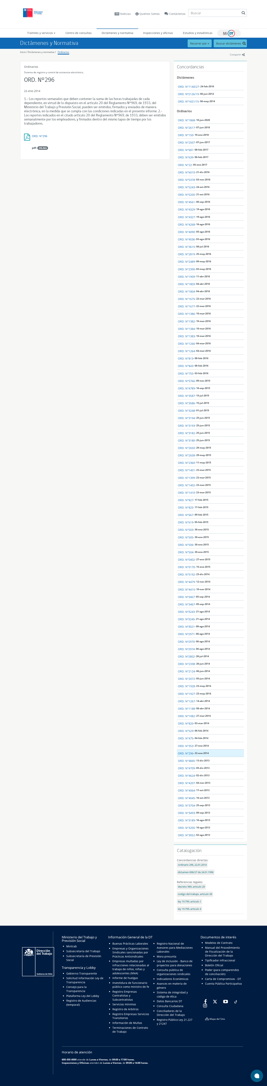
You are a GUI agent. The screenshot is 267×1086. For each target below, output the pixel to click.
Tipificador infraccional (220, 960)
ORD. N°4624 (186, 775)
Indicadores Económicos (172, 979)
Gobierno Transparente (81, 973)
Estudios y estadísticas (197, 33)
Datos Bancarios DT (169, 1001)
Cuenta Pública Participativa (223, 983)
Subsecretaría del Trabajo (83, 951)
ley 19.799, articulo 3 (189, 909)
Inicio (23, 52)
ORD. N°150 (185, 135)
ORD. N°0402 (186, 559)
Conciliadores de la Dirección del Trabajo (171, 1013)
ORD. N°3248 (186, 410)
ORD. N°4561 (186, 202)
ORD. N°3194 (186, 418)
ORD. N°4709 (186, 768)
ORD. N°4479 (186, 582)
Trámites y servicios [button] (40, 33)
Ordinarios (63, 52)
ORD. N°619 (185, 522)
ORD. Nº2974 (186, 649)
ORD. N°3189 (186, 820)
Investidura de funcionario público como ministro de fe (130, 985)
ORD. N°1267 (186, 701)
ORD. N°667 (185, 515)
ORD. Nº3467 (186, 597)
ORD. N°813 (185, 358)
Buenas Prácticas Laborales (130, 943)
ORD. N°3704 (186, 805)
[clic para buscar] (243, 13)
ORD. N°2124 (186, 671)
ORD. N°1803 (186, 284)
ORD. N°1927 (186, 694)
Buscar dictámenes (229, 43)
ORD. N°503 (185, 530)
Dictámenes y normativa (117, 33)
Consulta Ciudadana (170, 1006)
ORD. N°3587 (186, 396)
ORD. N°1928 (186, 686)
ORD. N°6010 (186, 172)
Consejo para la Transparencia (76, 989)
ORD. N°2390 (186, 269)
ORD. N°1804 (186, 291)
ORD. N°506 (185, 545)
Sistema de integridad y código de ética (172, 994)
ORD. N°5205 (186, 194)
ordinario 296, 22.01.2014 (192, 864)
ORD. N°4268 (186, 224)
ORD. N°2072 (186, 679)
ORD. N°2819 (186, 254)
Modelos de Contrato (218, 943)
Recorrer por (199, 43)
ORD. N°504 (185, 552)
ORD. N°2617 (186, 127)
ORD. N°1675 (186, 299)
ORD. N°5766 (186, 381)
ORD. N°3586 (186, 403)
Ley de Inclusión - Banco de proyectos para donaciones (175, 963)
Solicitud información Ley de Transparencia (84, 980)
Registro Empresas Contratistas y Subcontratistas (124, 995)
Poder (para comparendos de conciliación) (222, 972)
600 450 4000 (69, 1059)
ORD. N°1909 (186, 276)
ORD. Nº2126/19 (188, 94)
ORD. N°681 (185, 150)
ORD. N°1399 (186, 478)
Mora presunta (166, 956)
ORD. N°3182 (186, 433)
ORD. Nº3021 (186, 626)
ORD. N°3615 (186, 247)
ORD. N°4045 (186, 798)
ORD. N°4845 (186, 761)
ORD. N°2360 (186, 463)
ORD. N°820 (185, 723)
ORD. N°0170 (186, 567)
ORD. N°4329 (186, 209)
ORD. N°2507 (186, 142)
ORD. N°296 (39, 136)
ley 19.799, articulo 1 (189, 901)
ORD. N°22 (185, 165)
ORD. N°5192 (186, 574)
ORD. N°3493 (186, 813)
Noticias (125, 14)
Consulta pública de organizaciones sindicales (173, 972)
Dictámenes (185, 77)
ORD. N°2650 (186, 448)
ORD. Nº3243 (186, 612)
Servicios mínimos (124, 1004)
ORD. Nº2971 (186, 634)
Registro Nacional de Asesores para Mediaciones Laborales (175, 947)
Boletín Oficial (214, 965)
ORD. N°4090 (186, 232)
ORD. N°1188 (186, 708)
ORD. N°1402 (186, 485)
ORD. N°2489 (186, 261)
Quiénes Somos (149, 14)
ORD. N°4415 (186, 589)
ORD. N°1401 (186, 470)
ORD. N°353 (185, 746)
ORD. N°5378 (186, 180)
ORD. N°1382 (186, 321)
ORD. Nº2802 (186, 656)
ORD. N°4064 (186, 790)
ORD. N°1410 (186, 492)
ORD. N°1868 (186, 120)
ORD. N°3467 (186, 604)
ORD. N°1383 (186, 336)
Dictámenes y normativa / (42, 52)
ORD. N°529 (185, 731)
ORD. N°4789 (186, 388)
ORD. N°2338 (186, 664)
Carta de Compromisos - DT (223, 979)
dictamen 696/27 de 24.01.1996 (195, 872)
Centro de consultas (78, 33)
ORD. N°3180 (186, 440)
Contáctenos (177, 14)
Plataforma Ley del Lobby (82, 996)
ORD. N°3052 (186, 835)
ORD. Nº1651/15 (188, 101)
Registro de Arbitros (125, 1009)
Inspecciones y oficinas (158, 33)
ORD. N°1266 (186, 343)
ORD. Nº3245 (186, 619)
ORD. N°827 (185, 500)
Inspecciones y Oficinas (75, 1062)
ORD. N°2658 (186, 455)
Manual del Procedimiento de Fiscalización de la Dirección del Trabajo (222, 952)
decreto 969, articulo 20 (191, 886)
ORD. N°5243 (186, 187)
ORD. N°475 (185, 738)
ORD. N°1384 (186, 329)
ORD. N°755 (185, 373)
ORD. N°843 (185, 366)
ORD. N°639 (185, 157)
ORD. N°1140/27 (188, 86)
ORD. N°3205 (186, 828)
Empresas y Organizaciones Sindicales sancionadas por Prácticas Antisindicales (130, 952)
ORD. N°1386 (186, 314)
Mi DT (229, 33)
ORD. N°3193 (186, 425)
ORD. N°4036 (186, 239)
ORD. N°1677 (186, 306)
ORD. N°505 (185, 537)
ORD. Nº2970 (186, 641)
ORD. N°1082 (186, 716)
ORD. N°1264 (186, 351)
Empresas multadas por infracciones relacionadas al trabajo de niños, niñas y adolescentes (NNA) (130, 967)
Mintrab (71, 946)
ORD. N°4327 (186, 217)
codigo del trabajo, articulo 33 (195, 894)
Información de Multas (127, 1023)
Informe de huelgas (125, 978)
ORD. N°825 (185, 507)
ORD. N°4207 (186, 783)
